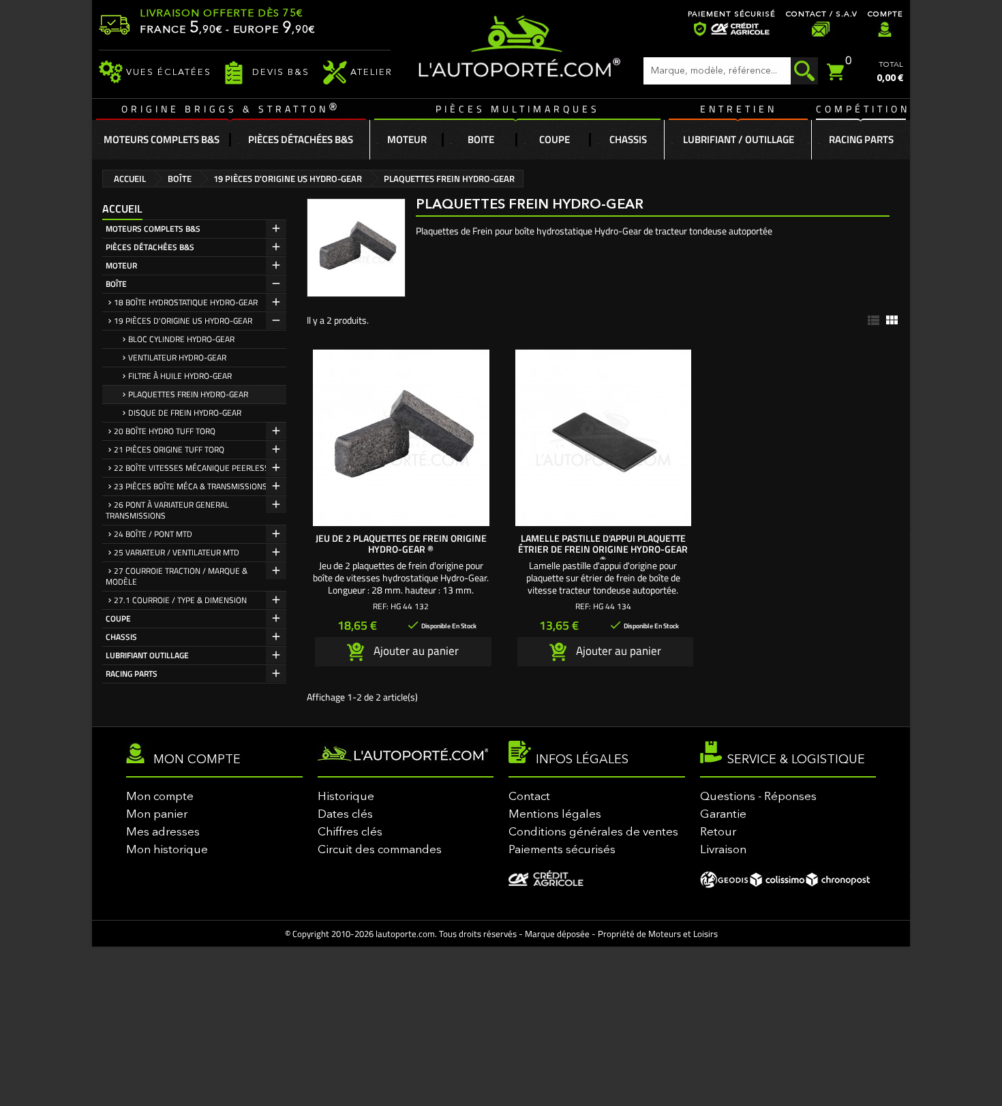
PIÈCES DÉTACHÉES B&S (150, 247)
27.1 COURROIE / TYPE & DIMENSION (180, 600)
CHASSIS (121, 636)
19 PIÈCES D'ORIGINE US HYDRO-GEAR (183, 320)
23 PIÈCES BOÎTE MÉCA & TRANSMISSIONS (190, 486)
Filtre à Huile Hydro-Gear (180, 375)
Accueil (122, 208)
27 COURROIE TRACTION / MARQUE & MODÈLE (176, 576)
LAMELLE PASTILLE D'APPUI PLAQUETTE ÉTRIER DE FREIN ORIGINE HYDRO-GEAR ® (603, 549)
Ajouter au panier (415, 650)
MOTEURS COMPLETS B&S (153, 228)
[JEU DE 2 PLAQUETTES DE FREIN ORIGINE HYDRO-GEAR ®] (401, 438)
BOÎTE (116, 283)
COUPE (118, 618)
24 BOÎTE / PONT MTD (153, 533)
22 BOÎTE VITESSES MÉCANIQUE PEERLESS (191, 467)
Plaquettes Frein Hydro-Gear (188, 394)
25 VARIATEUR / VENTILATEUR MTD (176, 552)
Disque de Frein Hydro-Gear (184, 412)
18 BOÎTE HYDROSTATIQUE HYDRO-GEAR (186, 302)
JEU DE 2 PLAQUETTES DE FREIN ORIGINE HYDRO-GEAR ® (401, 543)
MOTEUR (121, 265)
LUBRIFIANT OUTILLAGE (147, 655)
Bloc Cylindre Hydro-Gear (181, 339)
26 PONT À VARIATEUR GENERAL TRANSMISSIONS (167, 510)
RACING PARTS (131, 673)
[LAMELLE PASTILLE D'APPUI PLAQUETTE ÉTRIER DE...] (603, 438)
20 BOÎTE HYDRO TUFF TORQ (164, 431)
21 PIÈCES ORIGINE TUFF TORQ (169, 449)
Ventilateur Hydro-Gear (177, 357)
